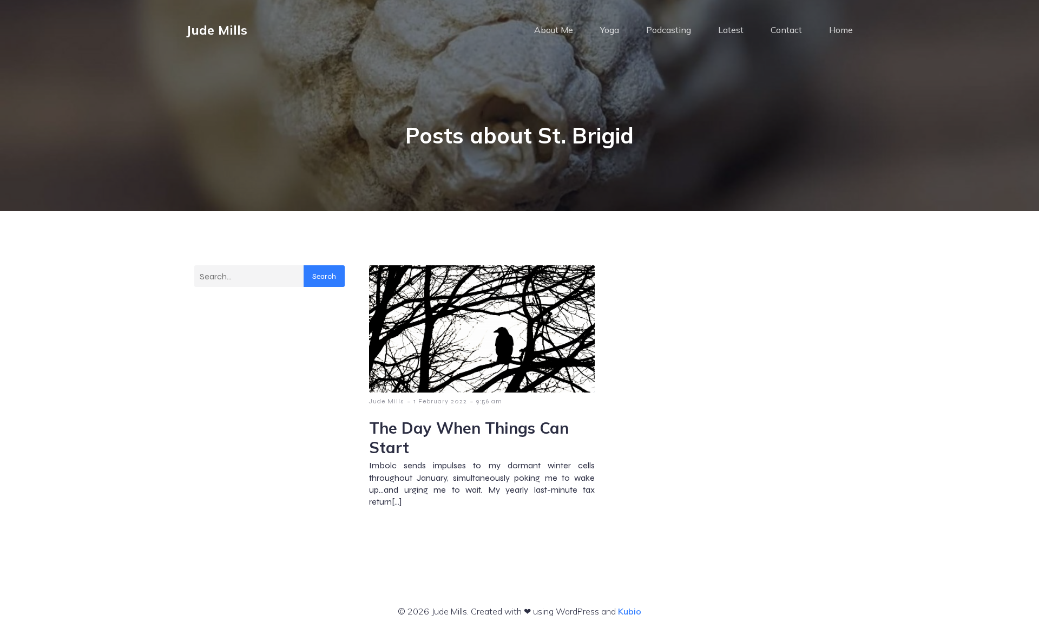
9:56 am (489, 401)
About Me (553, 29)
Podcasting (668, 29)
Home (841, 29)
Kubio (629, 611)
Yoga (609, 29)
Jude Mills (386, 401)
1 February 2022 (440, 401)
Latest (731, 29)
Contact (786, 29)
